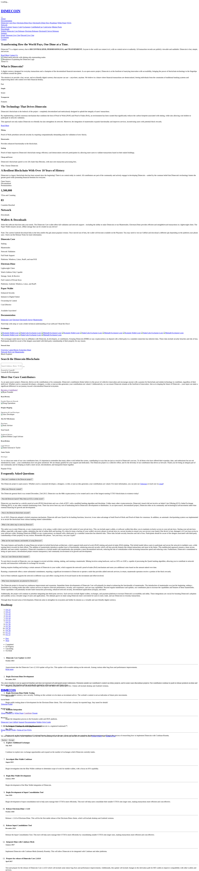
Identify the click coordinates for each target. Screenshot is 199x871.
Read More (5, 55)
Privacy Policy (11, 730)
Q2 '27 (8, 635)
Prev (7, 638)
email (161, 484)
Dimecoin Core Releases (16, 31)
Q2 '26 (8, 626)
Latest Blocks (14, 350)
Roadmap (53, 23)
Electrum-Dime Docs (24, 23)
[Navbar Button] (2, 17)
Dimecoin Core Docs (8, 23)
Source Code (17, 27)
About (3, 19)
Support (4, 33)
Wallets (3, 31)
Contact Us (14, 55)
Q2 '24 (8, 616)
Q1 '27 (8, 632)
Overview (4, 350)
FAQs (69, 23)
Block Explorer (6, 27)
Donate (35, 713)
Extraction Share (25, 350)
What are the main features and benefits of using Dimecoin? (22, 541)
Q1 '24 (8, 614)
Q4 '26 (8, 628)
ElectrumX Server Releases (49, 31)
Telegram (143, 484)
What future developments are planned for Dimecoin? (19, 581)
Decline (4, 740)
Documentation (6, 21)
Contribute (28, 713)
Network (4, 25)
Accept (11, 740)
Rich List (11, 352)
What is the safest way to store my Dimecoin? (17, 525)
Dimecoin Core (6, 320)
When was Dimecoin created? (12, 489)
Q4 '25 (8, 622)
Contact (4, 39)
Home (3, 730)
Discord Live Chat (27, 35)
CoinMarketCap (37, 27)
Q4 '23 (8, 610)
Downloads (5, 29)
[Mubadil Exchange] (51, 333)
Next (7, 641)
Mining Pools (57, 27)
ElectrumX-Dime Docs (41, 23)
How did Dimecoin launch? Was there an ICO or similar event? (22, 499)
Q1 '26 (8, 624)
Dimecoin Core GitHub (9, 722)
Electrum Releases (31, 31)
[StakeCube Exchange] (30, 333)
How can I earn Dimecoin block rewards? (15, 557)
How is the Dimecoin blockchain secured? (16, 513)
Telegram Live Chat (13, 35)
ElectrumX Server (26, 320)
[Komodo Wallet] (10, 333)
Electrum (16, 320)
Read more (9, 669)
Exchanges (26, 27)
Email (3, 35)
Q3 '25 (8, 620)
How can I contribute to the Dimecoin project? (17, 479)
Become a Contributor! (9, 390)
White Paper (61, 23)
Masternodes (37, 320)
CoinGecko (47, 27)
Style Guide (46, 722)
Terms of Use (22, 730)
